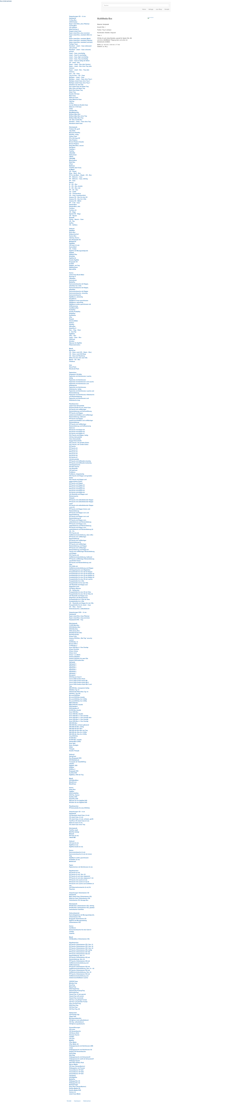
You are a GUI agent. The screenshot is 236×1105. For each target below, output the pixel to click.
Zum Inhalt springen (6, 1)
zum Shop (159, 9)
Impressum (77, 1101)
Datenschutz (87, 1101)
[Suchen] (103, 3)
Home (144, 9)
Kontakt (167, 9)
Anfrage (151, 9)
